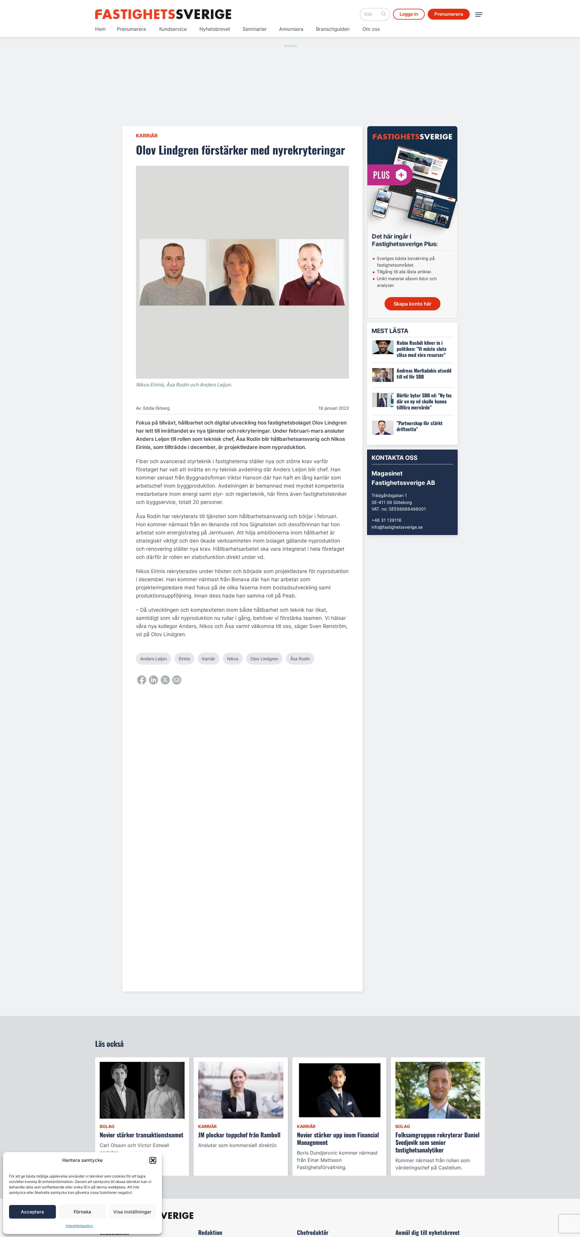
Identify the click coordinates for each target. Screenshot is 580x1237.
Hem (100, 29)
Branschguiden (333, 29)
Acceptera (32, 1212)
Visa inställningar (132, 1212)
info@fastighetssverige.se (397, 527)
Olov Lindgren (264, 658)
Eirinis (184, 658)
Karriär (147, 136)
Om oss (371, 29)
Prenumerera (131, 29)
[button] (153, 1160)
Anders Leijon (153, 658)
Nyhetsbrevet (214, 29)
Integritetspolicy (79, 1225)
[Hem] (163, 14)
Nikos (232, 658)
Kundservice (173, 29)
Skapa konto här (412, 304)
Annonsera (291, 29)
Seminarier (255, 29)
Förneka (82, 1212)
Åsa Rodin (300, 658)
